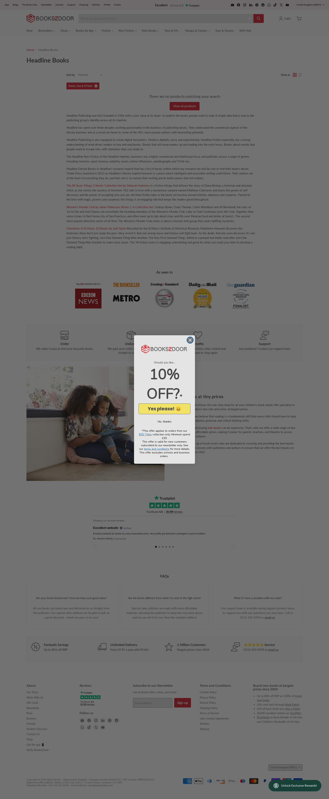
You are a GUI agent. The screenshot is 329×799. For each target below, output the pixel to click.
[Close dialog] (190, 340)
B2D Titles (145, 434)
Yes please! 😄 (164, 409)
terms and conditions (156, 449)
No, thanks (164, 422)
